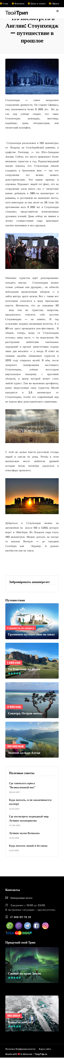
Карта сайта (45, 1048)
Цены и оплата (38, 3)
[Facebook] (36, 928)
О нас (5, 3)
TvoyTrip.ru (40, 1054)
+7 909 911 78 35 (20, 917)
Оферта (55, 3)
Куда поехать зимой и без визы (28, 845)
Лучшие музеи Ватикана (24, 833)
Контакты (19, 3)
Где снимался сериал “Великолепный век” (22, 785)
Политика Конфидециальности (20, 1048)
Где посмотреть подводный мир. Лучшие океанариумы (29, 818)
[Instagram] (45, 928)
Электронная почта (21, 898)
